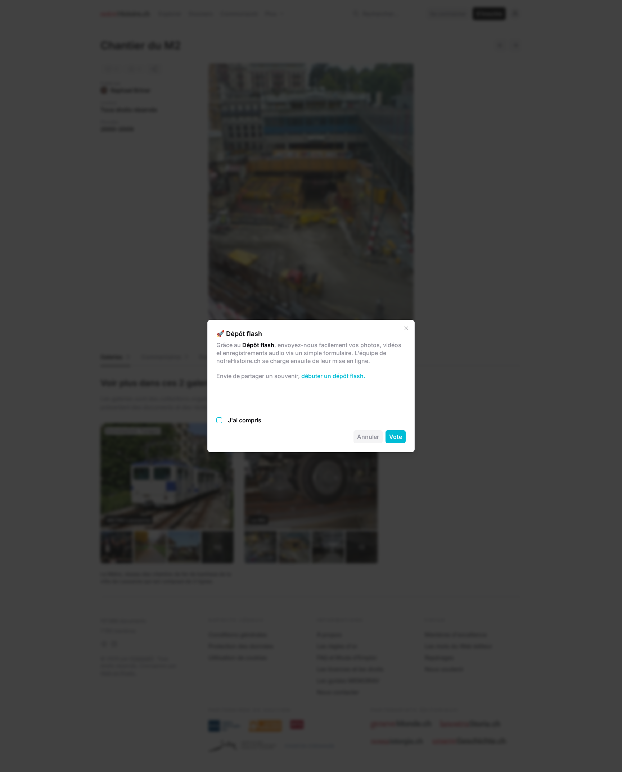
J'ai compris (244, 420)
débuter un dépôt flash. (332, 376)
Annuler (368, 436)
